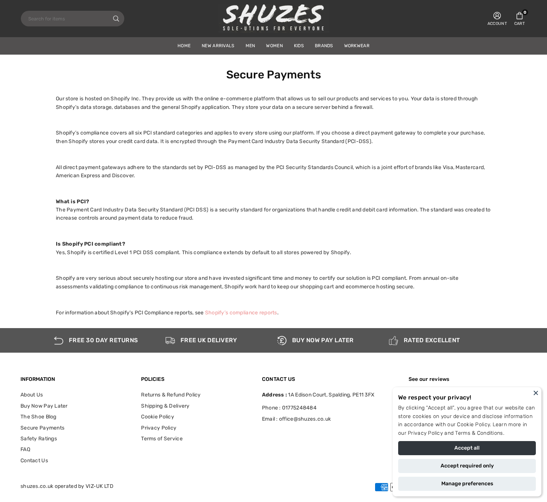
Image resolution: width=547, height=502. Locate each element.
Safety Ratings (38, 438)
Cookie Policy (473, 424)
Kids (299, 45)
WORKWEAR (357, 45)
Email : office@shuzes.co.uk (296, 419)
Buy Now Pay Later (44, 406)
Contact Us (34, 460)
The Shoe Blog (38, 417)
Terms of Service (161, 438)
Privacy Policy (425, 433)
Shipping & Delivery (165, 406)
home (184, 45)
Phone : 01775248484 (289, 408)
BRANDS (324, 45)
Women (274, 45)
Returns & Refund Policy (171, 395)
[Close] (535, 392)
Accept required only (467, 466)
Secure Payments (42, 428)
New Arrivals (218, 45)
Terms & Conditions (479, 433)
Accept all (467, 448)
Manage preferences (467, 483)
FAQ (25, 449)
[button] (519, 18)
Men (250, 45)
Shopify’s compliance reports (241, 313)
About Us (31, 395)
